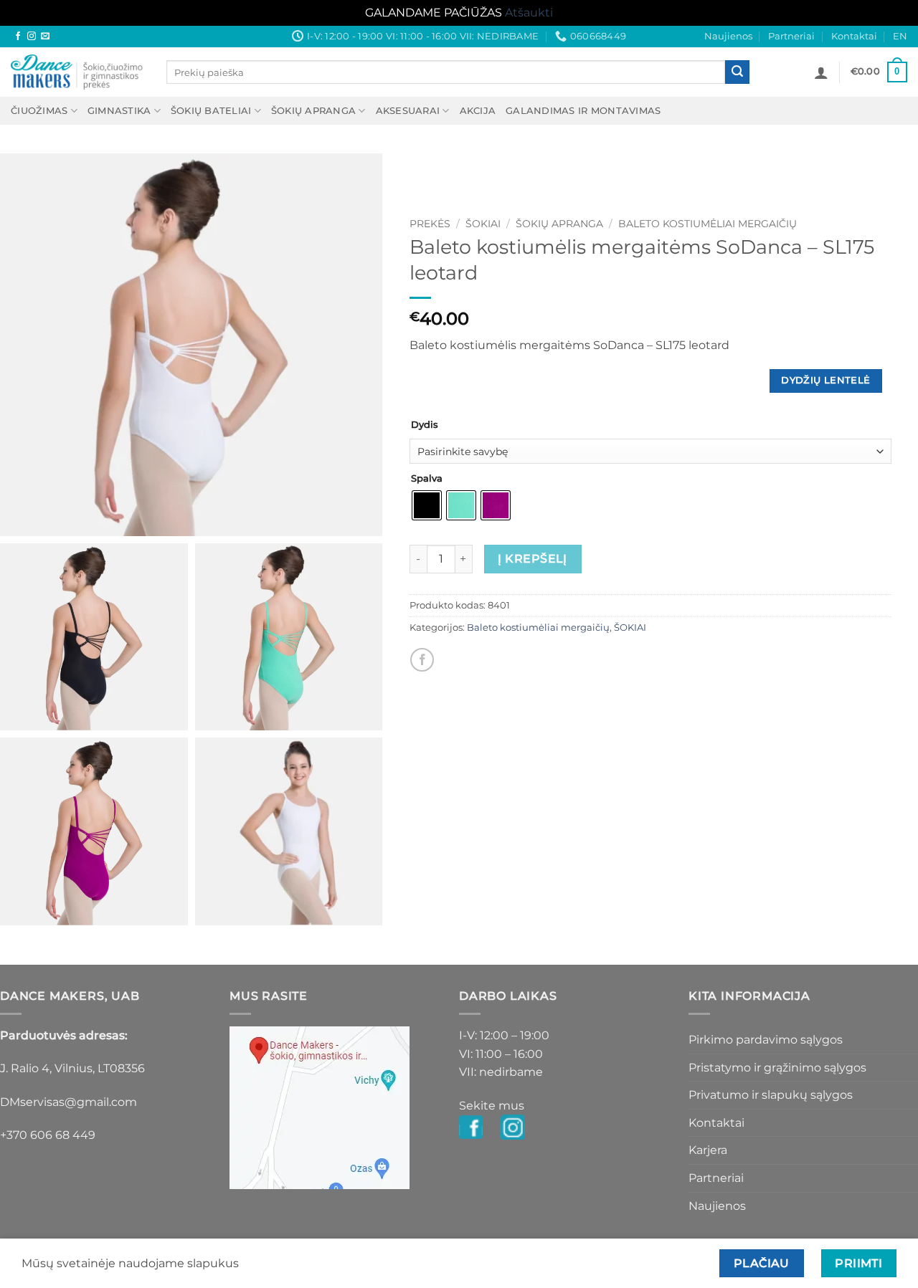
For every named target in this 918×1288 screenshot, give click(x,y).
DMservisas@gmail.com (68, 1102)
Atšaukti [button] (529, 12)
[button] (821, 72)
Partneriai (791, 36)
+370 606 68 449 (47, 1135)
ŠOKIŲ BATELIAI (211, 110)
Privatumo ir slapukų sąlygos (770, 1095)
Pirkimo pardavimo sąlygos (765, 1039)
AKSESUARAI (408, 110)
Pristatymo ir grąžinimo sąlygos (777, 1067)
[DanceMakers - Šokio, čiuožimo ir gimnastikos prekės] (78, 72)
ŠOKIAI (483, 223)
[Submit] (737, 72)
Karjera (707, 1150)
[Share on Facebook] (422, 660)
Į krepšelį (532, 559)
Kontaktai (854, 36)
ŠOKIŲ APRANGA (313, 110)
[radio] (426, 505)
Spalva (427, 479)
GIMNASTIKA (119, 110)
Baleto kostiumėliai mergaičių (707, 223)
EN (900, 36)
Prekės (430, 223)
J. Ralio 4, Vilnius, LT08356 (72, 1068)
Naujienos (728, 36)
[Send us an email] (45, 37)
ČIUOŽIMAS (39, 110)
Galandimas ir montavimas (583, 110)
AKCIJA (478, 110)
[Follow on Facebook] (18, 37)
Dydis (424, 425)
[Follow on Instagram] (31, 37)
